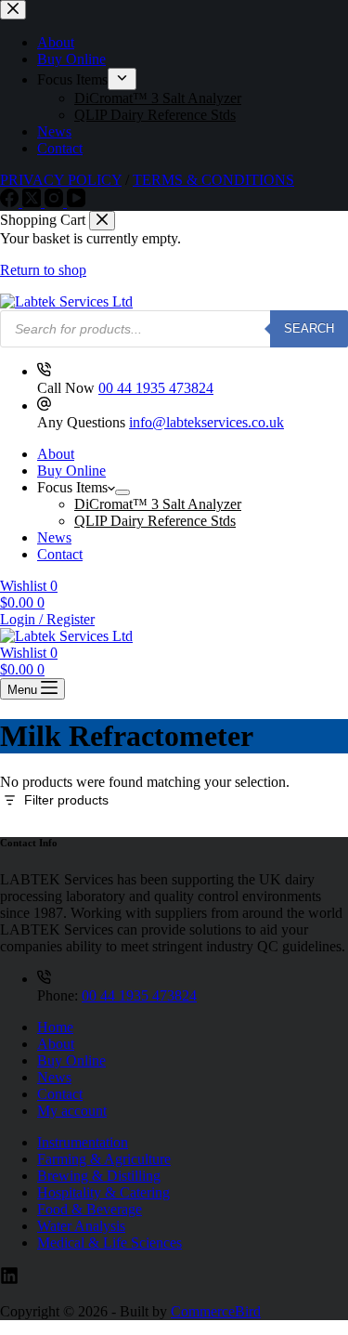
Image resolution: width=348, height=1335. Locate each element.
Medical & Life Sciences (109, 1242)
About (55, 454)
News (54, 537)
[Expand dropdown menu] (122, 492)
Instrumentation (82, 1142)
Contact (60, 554)
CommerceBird (216, 1311)
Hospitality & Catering (103, 1192)
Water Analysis (81, 1226)
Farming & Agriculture (104, 1159)
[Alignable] (9, 1280)
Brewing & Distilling (99, 1176)
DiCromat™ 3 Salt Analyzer (157, 504)
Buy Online (71, 470)
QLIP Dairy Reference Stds (155, 521)
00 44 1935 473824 (155, 388)
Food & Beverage (89, 1209)
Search (309, 328)
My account (72, 1111)
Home (55, 1027)
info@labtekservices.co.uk (206, 422)
